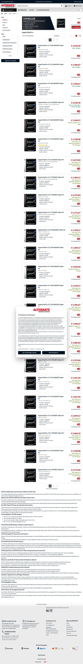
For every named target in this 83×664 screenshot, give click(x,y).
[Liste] (76, 35)
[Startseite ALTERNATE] (7, 5)
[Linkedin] (47, 610)
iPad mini (5, 27)
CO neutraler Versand (7, 1)
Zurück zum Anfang (41, 604)
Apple (5, 13)
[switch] (79, 10)
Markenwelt (69, 627)
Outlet (31, 10)
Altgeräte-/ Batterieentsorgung (51, 627)
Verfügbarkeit (6, 39)
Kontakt (80, 1)
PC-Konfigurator (43, 10)
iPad (10, 13)
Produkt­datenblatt (75, 25)
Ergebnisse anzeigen (10, 60)
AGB (67, 623)
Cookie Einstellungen (72, 635)
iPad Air (5, 22)
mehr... (10, 55)
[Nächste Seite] (57, 39)
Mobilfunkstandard (7, 48)
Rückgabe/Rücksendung (52, 630)
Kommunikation (7, 52)
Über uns (68, 633)
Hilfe (75, 1)
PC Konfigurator (50, 625)
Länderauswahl (41, 659)
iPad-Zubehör (6, 30)
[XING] (51, 610)
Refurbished (22, 10)
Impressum (41, 655)
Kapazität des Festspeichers (10, 42)
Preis (4, 36)
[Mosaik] (80, 35)
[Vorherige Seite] (46, 39)
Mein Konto (49, 623)
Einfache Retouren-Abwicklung (43, 1)
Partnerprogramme (71, 631)
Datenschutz (69, 629)
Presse (68, 625)
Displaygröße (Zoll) (7, 45)
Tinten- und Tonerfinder (52, 632)
